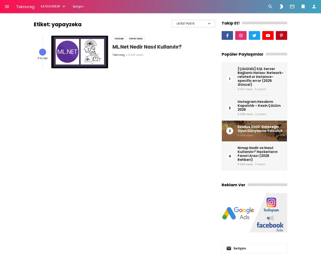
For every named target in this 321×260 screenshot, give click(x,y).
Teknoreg (25, 6)
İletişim (78, 6)
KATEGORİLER (50, 6)
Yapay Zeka (136, 38)
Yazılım (119, 38)
